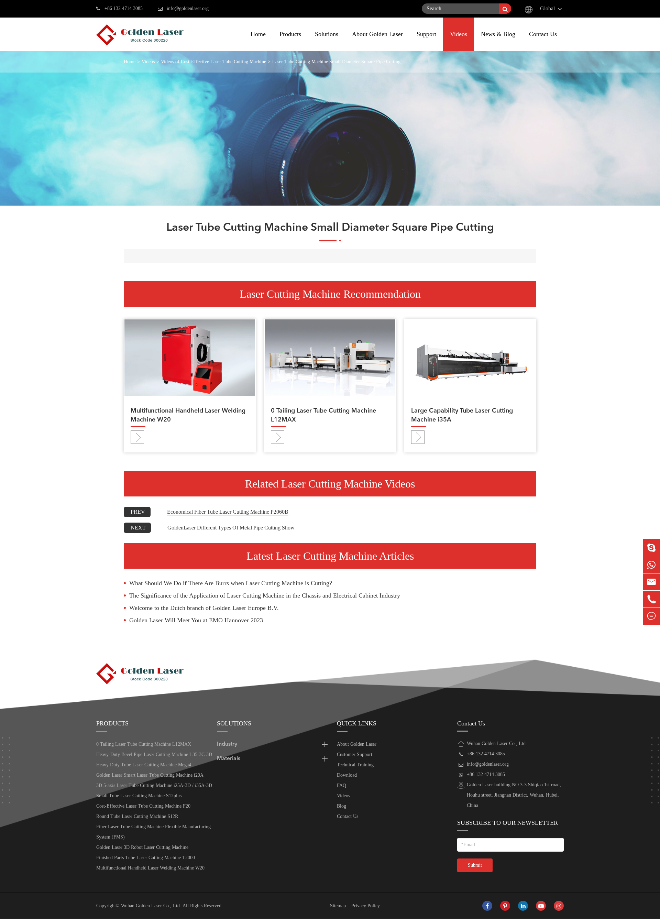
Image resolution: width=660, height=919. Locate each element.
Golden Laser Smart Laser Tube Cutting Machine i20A (150, 775)
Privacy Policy (365, 905)
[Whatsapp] (651, 564)
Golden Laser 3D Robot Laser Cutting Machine (142, 847)
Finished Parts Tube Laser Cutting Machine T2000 (145, 857)
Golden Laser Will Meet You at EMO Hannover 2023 (196, 620)
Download (347, 775)
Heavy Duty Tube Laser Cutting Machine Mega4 (143, 764)
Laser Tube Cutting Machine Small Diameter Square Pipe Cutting (336, 61)
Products (290, 34)
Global (547, 8)
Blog (341, 806)
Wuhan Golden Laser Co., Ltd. (151, 905)
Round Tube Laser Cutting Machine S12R (137, 816)
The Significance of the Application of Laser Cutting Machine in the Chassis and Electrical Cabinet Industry (264, 595)
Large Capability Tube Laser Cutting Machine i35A (462, 415)
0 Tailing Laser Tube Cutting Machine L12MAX (323, 415)
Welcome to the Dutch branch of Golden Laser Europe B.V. (204, 607)
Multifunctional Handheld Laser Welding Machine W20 (188, 415)
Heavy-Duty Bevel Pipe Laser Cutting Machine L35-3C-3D (154, 754)
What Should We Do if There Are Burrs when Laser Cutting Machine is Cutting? (230, 583)
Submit (475, 865)
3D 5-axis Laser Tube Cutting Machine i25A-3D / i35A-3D (154, 785)
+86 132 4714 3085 (123, 8)
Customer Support (354, 754)
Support (426, 34)
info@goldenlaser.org (188, 8)
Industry (227, 744)
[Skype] (651, 547)
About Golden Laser (377, 34)
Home (258, 34)
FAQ (341, 785)
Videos (458, 34)
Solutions (326, 34)
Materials (228, 759)
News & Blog (498, 34)
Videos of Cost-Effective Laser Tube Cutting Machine (213, 61)
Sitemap (338, 905)
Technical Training (355, 764)
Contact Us (543, 34)
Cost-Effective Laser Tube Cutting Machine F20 (143, 806)
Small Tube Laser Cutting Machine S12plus (139, 795)
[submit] (505, 8)
